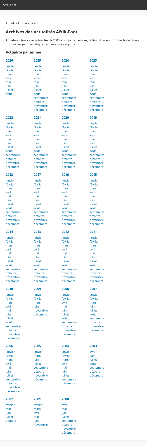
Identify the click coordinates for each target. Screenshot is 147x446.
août (9, 94)
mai (8, 82)
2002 (9, 399)
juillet (9, 90)
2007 (93, 289)
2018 (9, 174)
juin (8, 86)
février (10, 70)
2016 (65, 174)
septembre (41, 98)
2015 (93, 174)
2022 (9, 117)
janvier (10, 66)
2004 (65, 346)
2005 (37, 346)
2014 (9, 231)
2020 (65, 117)
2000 (65, 399)
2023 (93, 60)
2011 (93, 231)
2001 (37, 399)
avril (8, 78)
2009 (37, 289)
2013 (37, 231)
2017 (37, 174)
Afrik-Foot (9, 5)
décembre (41, 110)
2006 (9, 346)
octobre (39, 102)
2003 (93, 346)
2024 (65, 60)
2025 (37, 60)
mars (9, 74)
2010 (9, 289)
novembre (41, 106)
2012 (65, 231)
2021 (37, 117)
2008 (65, 289)
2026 (9, 60)
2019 (93, 117)
